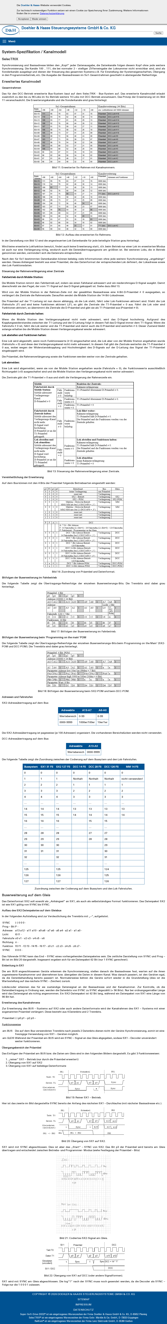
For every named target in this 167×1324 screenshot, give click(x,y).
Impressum (83, 1304)
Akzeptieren (23, 19)
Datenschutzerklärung (52, 13)
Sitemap (84, 1299)
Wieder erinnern (39, 19)
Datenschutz (83, 1309)
